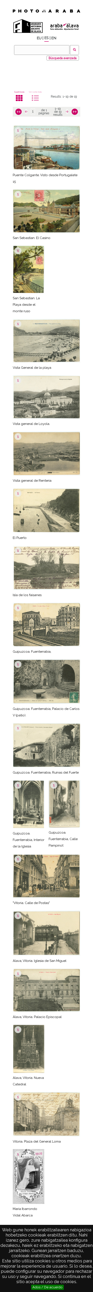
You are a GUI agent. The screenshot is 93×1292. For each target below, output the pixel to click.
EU (39, 38)
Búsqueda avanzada (63, 58)
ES (46, 38)
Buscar (74, 50)
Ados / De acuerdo (47, 1287)
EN (53, 38)
